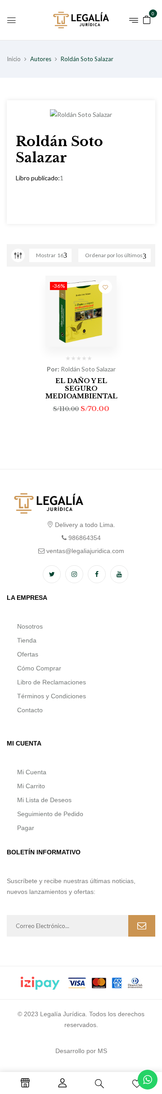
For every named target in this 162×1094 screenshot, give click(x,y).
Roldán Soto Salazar (88, 369)
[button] (147, 19)
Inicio (14, 59)
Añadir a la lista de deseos (105, 287)
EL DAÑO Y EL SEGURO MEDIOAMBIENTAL (81, 388)
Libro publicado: (38, 178)
